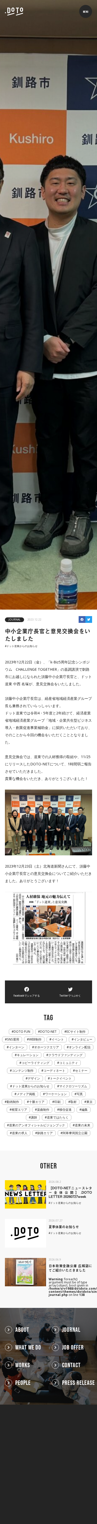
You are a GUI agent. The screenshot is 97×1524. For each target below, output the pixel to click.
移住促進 (65, 1109)
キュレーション (28, 1055)
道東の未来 (82, 1125)
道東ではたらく (58, 1117)
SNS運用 (13, 1039)
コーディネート (54, 1070)
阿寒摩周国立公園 (75, 1133)
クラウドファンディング (65, 1055)
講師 (34, 1117)
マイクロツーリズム (73, 1086)
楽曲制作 (43, 1109)
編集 (84, 1109)
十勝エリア (36, 1102)
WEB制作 (35, 1039)
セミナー (81, 1070)
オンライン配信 (80, 1047)
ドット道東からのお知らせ (22, 646)
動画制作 (13, 1102)
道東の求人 (19, 1133)
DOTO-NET (48, 1031)
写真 (80, 1094)
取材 (73, 1102)
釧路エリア (45, 1133)
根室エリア (19, 1109)
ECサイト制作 (76, 1031)
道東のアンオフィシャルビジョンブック (37, 1125)
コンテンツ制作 (23, 1070)
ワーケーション (56, 1094)
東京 (89, 1102)
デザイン (34, 1078)
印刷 (57, 1102)
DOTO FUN (22, 1031)
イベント (57, 1039)
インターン (16, 1047)
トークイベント (61, 1078)
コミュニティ (68, 1063)
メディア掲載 (26, 1094)
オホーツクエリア (46, 1047)
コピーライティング (35, 1063)
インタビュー (83, 1039)
